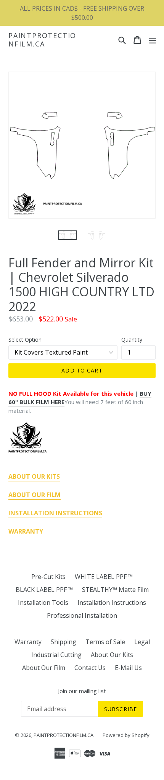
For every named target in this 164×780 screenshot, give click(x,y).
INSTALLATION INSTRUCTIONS (55, 513)
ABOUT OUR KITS (34, 476)
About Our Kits (112, 655)
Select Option (25, 339)
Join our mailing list (82, 690)
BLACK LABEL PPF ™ (44, 589)
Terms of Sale (105, 642)
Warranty (28, 642)
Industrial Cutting (56, 655)
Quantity (131, 339)
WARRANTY (25, 531)
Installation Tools (43, 602)
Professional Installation (82, 615)
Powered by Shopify (126, 735)
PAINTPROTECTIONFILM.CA (42, 40)
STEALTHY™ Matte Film (115, 589)
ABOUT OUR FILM (34, 495)
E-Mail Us (128, 667)
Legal (142, 642)
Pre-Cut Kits (48, 576)
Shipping (63, 642)
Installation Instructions (111, 602)
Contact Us (90, 667)
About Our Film (43, 667)
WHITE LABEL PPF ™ (104, 576)
